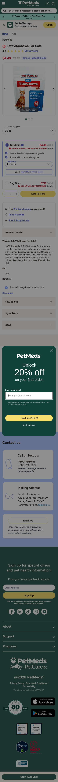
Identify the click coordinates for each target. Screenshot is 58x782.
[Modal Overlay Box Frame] (29, 391)
